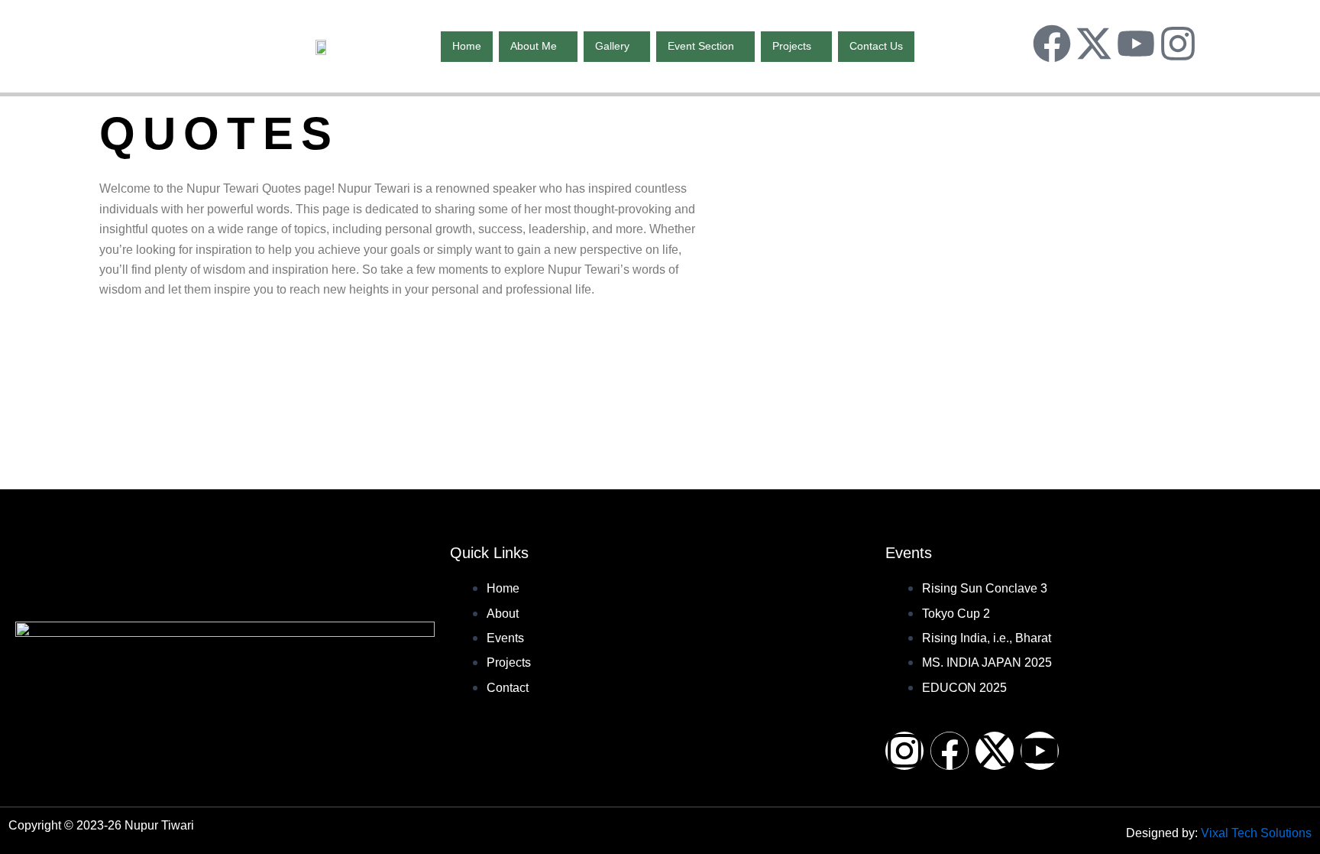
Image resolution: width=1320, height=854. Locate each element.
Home (466, 46)
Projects (791, 46)
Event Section (701, 46)
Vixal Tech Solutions (1256, 832)
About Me (533, 46)
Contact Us (876, 46)
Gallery (612, 46)
